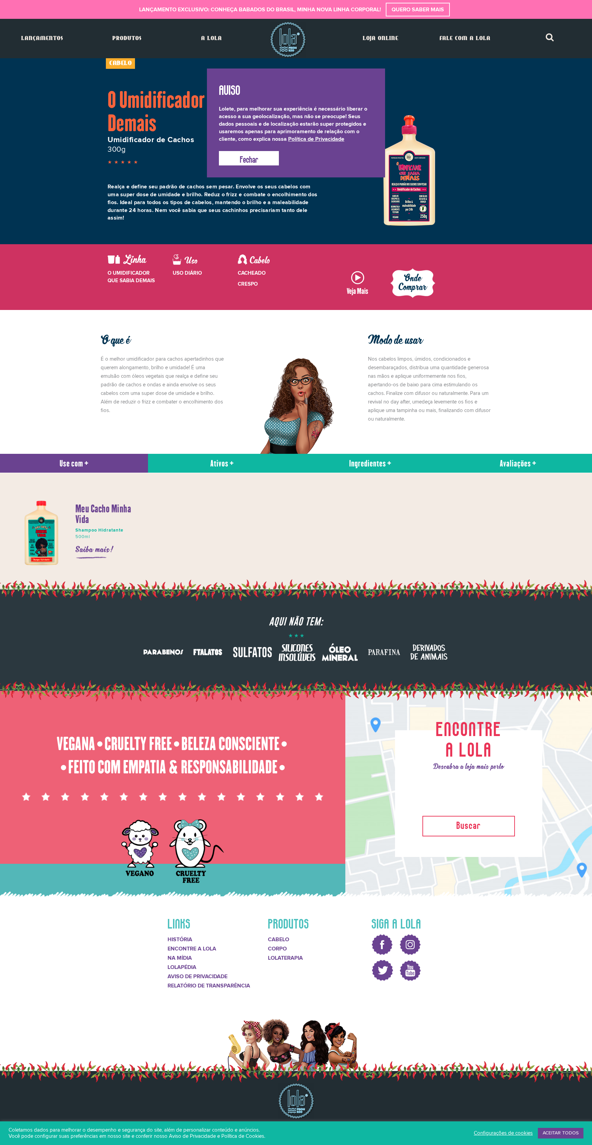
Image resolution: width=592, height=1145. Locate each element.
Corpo (277, 948)
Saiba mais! (94, 550)
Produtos (126, 38)
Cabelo (278, 939)
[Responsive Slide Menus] (288, 39)
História (180, 939)
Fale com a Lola (465, 38)
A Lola (211, 38)
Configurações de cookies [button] (503, 1133)
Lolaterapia (285, 958)
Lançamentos (42, 38)
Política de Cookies (242, 1136)
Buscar (468, 824)
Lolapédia (182, 967)
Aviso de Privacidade (197, 976)
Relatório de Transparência (209, 985)
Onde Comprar (413, 283)
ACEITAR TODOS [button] (561, 1133)
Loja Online (380, 38)
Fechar (249, 158)
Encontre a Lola (192, 948)
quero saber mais (418, 9)
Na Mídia (180, 958)
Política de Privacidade (316, 139)
